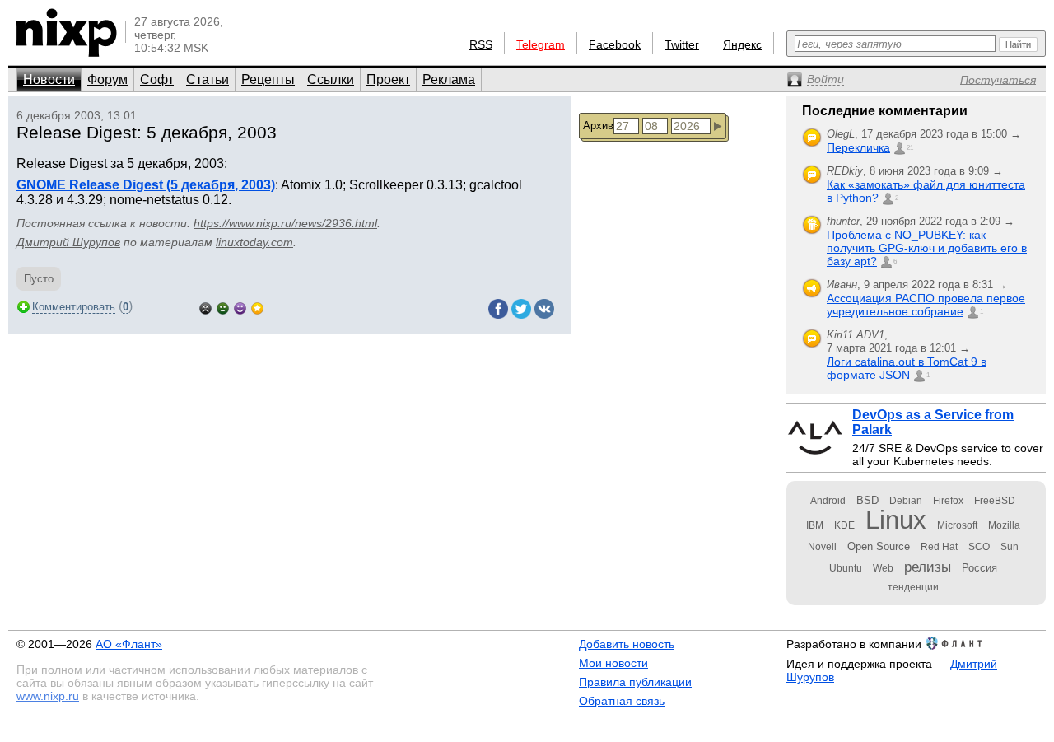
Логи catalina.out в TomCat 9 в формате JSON (906, 368)
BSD (867, 500)
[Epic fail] (205, 307)
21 (910, 148)
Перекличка (858, 147)
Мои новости (613, 663)
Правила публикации (635, 681)
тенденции (913, 587)
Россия (979, 568)
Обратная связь (622, 700)
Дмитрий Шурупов (68, 242)
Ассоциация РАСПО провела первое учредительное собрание (926, 305)
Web (883, 568)
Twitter (682, 44)
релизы (927, 566)
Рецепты (268, 79)
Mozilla (1004, 525)
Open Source (878, 546)
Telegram (540, 44)
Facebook (615, 44)
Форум (107, 79)
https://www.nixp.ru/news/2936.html (285, 223)
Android (828, 501)
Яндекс (742, 44)
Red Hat (939, 547)
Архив (598, 125)
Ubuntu (845, 568)
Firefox (948, 501)
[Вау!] (257, 307)
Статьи (207, 79)
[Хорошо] (240, 307)
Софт (157, 79)
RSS (480, 44)
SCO (979, 547)
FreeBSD (994, 501)
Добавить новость (626, 644)
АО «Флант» (129, 644)
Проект (388, 79)
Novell (822, 547)
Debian (905, 501)
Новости (49, 79)
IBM (814, 525)
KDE (844, 525)
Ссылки (330, 79)
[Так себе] (223, 307)
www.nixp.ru (47, 695)
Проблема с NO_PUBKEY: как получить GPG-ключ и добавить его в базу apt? (927, 248)
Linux (895, 520)
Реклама (448, 79)
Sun (1009, 547)
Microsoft (957, 525)
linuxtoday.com (254, 242)
